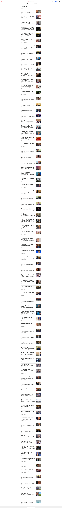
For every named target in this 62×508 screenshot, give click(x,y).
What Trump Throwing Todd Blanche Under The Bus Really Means (27, 256)
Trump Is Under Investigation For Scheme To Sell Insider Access (27, 239)
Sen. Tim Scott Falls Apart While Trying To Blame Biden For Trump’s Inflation (27, 57)
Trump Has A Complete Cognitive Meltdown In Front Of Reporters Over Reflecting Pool (27, 220)
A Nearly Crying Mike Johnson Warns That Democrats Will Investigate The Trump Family (27, 16)
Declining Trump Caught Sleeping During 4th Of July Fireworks (28, 481)
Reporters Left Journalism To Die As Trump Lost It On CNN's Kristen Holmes (27, 103)
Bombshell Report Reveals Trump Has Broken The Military (27, 359)
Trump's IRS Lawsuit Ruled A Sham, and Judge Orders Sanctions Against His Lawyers (27, 429)
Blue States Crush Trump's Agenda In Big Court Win (28, 376)
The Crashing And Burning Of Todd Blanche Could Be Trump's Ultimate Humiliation (27, 262)
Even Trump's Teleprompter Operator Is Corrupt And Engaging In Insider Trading (27, 394)
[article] (31, 12)
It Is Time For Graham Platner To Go (26, 464)
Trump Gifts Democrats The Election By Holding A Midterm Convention (28, 500)
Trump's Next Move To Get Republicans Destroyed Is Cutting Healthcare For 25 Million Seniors (27, 274)
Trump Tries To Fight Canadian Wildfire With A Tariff (27, 353)
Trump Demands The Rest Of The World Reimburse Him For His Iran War (27, 423)
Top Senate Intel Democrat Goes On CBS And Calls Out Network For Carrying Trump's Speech (27, 370)
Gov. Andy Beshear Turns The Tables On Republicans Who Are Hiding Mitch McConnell (27, 281)
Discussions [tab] (26, 8)
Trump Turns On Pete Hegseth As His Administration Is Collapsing (26, 196)
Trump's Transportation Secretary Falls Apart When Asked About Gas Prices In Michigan (27, 126)
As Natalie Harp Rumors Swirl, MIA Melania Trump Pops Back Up (27, 80)
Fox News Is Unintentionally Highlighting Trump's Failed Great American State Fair (27, 487)
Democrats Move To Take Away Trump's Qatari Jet (28, 400)
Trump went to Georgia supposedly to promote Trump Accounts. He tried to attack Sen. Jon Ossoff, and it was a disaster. (27, 331)
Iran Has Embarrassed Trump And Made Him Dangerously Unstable (27, 202)
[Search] (52, 1)
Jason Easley (25, 36)
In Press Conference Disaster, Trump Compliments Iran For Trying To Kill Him (26, 453)
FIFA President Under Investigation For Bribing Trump (27, 293)
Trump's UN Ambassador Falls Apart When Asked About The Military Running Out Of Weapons (27, 306)
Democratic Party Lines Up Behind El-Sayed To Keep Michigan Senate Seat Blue (27, 208)
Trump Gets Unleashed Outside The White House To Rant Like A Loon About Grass (27, 92)
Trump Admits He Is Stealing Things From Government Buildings (27, 185)
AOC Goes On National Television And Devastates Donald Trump (26, 173)
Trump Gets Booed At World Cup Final (26, 364)
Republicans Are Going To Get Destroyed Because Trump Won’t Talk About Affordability (27, 86)
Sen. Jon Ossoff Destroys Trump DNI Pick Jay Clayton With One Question (27, 406)
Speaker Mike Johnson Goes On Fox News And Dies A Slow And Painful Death (27, 114)
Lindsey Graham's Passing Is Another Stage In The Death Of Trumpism (27, 435)
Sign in (60, 1)
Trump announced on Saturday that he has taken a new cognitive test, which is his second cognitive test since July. (27, 442)
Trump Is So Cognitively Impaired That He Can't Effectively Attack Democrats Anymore (28, 329)
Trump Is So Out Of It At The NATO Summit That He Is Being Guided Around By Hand (28, 459)
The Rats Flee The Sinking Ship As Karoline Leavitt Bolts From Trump (27, 132)
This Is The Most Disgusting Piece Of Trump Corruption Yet (27, 144)
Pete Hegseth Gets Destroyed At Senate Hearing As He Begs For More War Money (27, 341)
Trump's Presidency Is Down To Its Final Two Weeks (27, 179)
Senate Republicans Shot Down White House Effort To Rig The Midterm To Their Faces (27, 268)
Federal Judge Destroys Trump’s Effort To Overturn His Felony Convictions (27, 10)
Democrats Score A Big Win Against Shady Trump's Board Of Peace (27, 469)
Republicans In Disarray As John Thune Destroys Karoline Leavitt (26, 324)
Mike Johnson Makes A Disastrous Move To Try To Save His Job (28, 45)
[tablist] (24, 8)
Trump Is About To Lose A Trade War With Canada (27, 51)
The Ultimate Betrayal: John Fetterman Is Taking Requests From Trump (28, 155)
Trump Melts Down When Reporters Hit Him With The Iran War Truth (27, 347)
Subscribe (56, 1)
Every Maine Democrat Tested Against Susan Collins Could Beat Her (27, 447)
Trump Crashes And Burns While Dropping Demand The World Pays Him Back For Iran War (28, 417)
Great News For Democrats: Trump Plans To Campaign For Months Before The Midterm (27, 68)
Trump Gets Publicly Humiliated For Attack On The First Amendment (27, 318)
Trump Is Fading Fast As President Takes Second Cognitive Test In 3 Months (27, 441)
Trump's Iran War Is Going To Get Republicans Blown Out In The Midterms (27, 312)
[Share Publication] (54, 1)
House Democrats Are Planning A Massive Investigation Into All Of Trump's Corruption (27, 167)
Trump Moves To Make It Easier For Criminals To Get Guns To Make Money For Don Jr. (27, 251)
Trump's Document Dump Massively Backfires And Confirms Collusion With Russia (27, 382)
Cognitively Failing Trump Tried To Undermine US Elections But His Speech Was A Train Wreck (28, 388)
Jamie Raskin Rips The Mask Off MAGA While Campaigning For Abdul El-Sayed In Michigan (27, 28)
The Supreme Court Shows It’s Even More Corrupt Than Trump (27, 74)
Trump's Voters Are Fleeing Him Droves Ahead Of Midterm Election (27, 138)
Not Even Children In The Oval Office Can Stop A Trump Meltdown (28, 475)
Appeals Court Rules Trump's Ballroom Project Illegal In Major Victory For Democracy (28, 190)
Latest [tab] (22, 8)
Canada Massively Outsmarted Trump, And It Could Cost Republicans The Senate (27, 34)
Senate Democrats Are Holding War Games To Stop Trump (27, 335)
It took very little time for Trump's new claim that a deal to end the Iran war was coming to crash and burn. (27, 227)
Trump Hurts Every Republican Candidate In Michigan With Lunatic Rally (27, 287)
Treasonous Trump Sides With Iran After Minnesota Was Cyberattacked (27, 245)
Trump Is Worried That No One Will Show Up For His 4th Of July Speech (28, 493)
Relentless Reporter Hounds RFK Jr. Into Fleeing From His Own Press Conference (28, 22)
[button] (26, 3)
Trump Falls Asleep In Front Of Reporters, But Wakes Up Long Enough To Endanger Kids (27, 149)
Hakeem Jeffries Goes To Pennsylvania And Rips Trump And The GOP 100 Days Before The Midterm (27, 299)
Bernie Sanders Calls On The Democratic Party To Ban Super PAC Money (27, 161)
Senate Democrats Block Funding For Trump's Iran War (27, 412)
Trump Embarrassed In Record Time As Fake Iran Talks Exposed (27, 226)
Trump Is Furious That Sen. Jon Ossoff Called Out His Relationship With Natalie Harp (27, 97)
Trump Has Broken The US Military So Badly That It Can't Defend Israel (27, 232)
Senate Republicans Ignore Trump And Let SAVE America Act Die (27, 214)
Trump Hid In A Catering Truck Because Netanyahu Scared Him (26, 120)
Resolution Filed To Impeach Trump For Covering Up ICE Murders (26, 40)
